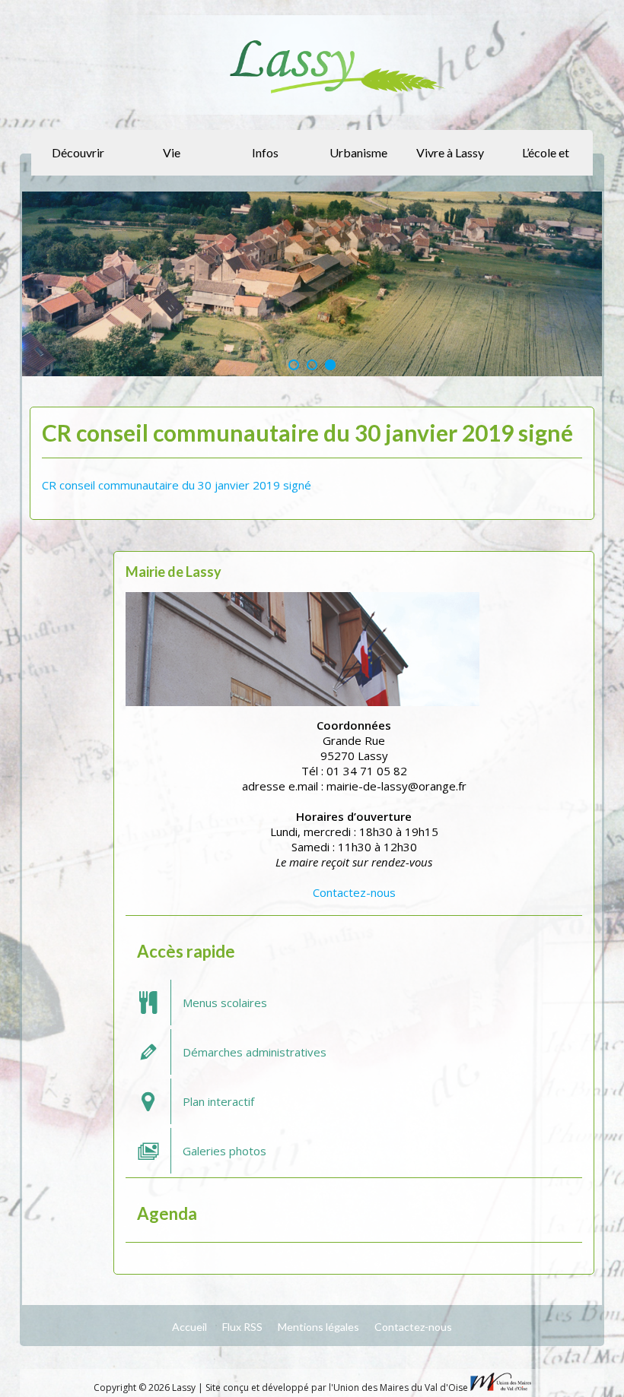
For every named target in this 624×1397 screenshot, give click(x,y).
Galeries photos (224, 1150)
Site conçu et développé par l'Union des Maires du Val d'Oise (336, 1387)
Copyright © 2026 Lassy (146, 1387)
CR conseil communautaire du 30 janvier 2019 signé (176, 485)
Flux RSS (242, 1326)
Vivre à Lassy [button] (450, 152)
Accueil (189, 1326)
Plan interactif (218, 1101)
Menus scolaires (225, 1002)
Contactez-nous (354, 892)
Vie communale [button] (169, 160)
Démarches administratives (254, 1052)
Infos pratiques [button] (263, 160)
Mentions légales (318, 1326)
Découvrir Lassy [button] (78, 160)
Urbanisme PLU (358, 160)
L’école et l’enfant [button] (545, 160)
